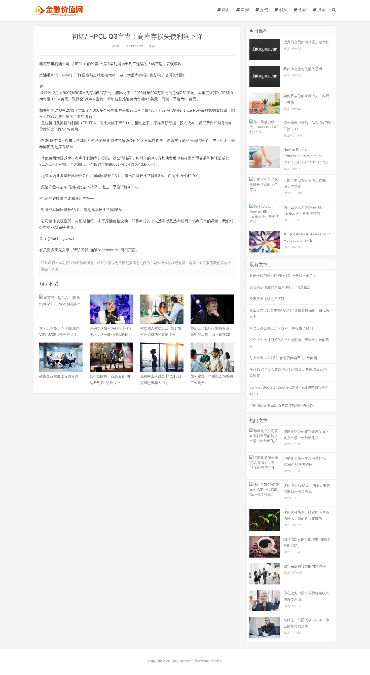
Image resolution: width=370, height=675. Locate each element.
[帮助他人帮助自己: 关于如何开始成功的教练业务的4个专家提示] (161, 309)
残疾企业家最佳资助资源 (58, 376)
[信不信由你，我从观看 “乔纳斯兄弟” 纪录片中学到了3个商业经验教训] (111, 357)
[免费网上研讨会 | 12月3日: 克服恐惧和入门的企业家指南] (161, 357)
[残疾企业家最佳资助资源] (61, 357)
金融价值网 (58, 10)
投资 (264, 9)
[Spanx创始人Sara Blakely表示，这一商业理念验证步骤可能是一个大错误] (111, 309)
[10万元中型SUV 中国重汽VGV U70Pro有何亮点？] (61, 309)
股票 (321, 9)
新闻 (245, 9)
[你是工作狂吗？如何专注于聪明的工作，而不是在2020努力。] (212, 309)
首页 (226, 9)
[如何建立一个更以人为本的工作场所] (212, 357)
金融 (302, 9)
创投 (283, 9)
